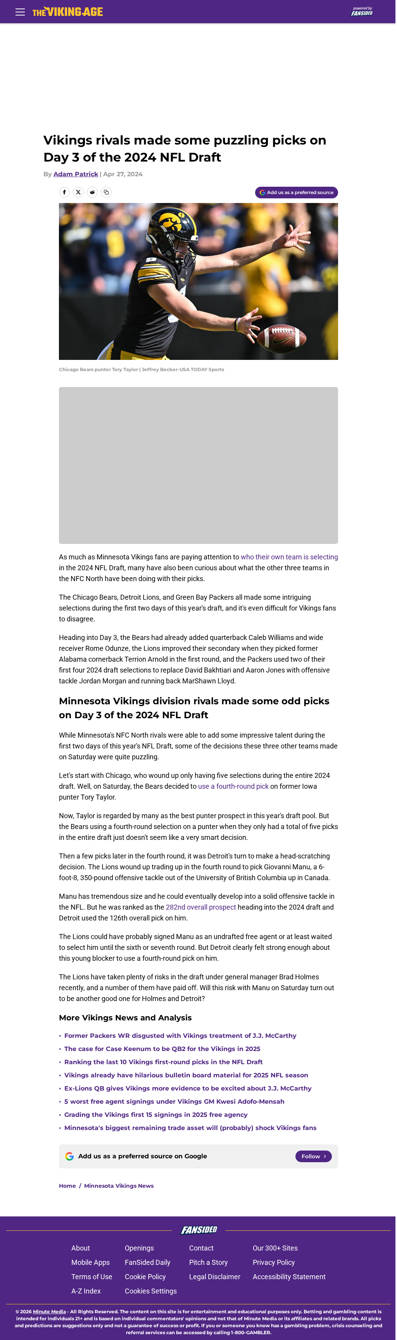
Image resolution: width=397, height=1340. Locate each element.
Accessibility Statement (289, 1277)
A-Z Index (86, 1291)
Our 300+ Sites (275, 1248)
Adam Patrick (76, 174)
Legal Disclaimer (214, 1277)
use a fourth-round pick (233, 786)
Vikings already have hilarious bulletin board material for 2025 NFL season (186, 1075)
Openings (139, 1248)
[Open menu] (20, 11)
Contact (201, 1248)
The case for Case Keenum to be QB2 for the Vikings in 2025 (162, 1049)
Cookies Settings (151, 1291)
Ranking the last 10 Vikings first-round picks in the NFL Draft (163, 1062)
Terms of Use (91, 1277)
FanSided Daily (148, 1262)
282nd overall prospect (201, 907)
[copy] (106, 192)
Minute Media (49, 1311)
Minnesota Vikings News (119, 1185)
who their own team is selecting (289, 557)
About (80, 1248)
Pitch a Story (208, 1262)
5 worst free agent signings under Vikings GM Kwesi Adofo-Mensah (174, 1101)
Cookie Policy (145, 1277)
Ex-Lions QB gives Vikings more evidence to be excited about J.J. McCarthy (188, 1088)
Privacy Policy (274, 1262)
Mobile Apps (90, 1262)
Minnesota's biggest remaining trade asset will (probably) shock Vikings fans (190, 1128)
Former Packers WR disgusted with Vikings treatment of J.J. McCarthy (180, 1035)
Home (67, 1185)
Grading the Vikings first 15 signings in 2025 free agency (156, 1114)
